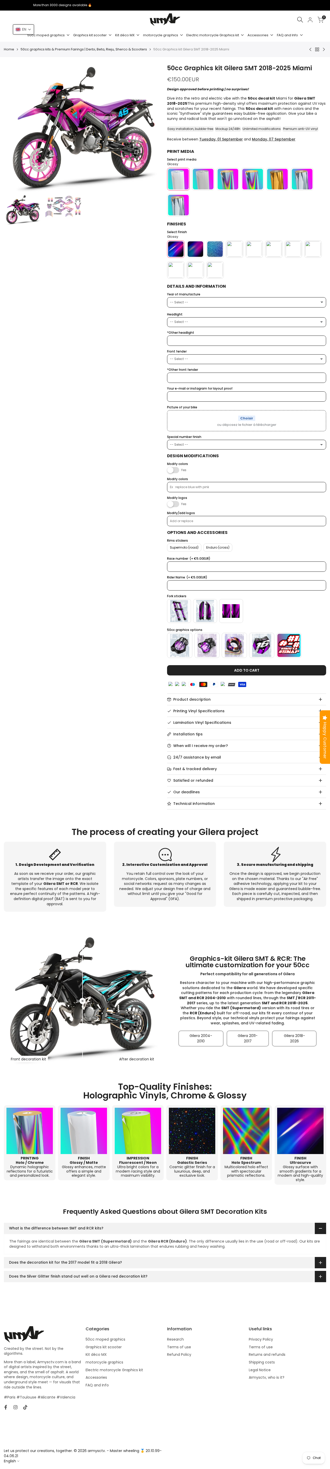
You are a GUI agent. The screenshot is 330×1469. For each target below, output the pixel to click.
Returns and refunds (267, 1354)
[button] (23, 29)
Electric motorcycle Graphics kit (114, 1370)
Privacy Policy (261, 1339)
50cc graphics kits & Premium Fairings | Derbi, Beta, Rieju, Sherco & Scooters (84, 49)
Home (9, 49)
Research (175, 1339)
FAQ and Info (97, 1385)
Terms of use (179, 1347)
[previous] (14, 129)
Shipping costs (262, 1362)
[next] (152, 129)
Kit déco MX (96, 1354)
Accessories (96, 1377)
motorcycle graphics (104, 1362)
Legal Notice (260, 1370)
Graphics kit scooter (104, 1347)
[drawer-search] (300, 20)
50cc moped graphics (105, 1339)
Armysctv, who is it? (266, 1377)
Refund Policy (179, 1354)
